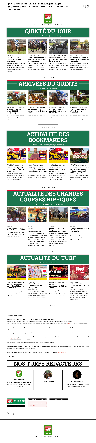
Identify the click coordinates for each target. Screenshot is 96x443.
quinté (70, 323)
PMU (11, 338)
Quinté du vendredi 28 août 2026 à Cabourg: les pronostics (79, 59)
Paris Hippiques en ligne (49, 3)
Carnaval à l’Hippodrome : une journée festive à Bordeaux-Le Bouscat (36, 230)
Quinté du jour (17, 6)
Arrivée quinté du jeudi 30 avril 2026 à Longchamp (16, 111)
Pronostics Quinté (36, 6)
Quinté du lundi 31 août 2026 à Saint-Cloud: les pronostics (16, 59)
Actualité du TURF (19, 282)
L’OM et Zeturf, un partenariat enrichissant (35, 287)
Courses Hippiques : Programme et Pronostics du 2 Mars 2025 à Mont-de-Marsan (58, 230)
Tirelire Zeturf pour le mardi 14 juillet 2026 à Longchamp (57, 169)
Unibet (28, 338)
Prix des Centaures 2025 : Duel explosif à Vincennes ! (79, 230)
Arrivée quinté (20, 107)
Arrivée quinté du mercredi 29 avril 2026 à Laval (37, 111)
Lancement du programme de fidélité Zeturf (58, 286)
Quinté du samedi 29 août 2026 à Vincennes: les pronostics (58, 59)
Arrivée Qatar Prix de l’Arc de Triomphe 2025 (16, 229)
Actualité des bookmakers (15, 165)
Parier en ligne (15, 9)
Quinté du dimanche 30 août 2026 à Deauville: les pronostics (37, 59)
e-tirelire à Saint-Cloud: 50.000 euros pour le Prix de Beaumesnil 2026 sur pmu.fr (79, 170)
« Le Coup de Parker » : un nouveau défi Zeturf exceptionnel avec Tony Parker (37, 170)
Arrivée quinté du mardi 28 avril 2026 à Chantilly (57, 111)
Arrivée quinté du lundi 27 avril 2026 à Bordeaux (79, 111)
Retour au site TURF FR (25, 3)
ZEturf (15, 338)
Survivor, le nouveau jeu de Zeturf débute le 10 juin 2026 (15, 286)
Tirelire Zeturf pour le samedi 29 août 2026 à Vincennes (15, 169)
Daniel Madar (19, 379)
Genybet (19, 338)
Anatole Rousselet (48, 381)
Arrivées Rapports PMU (58, 6)
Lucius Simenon (77, 381)
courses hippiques (62, 352)
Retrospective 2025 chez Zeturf (79, 286)
